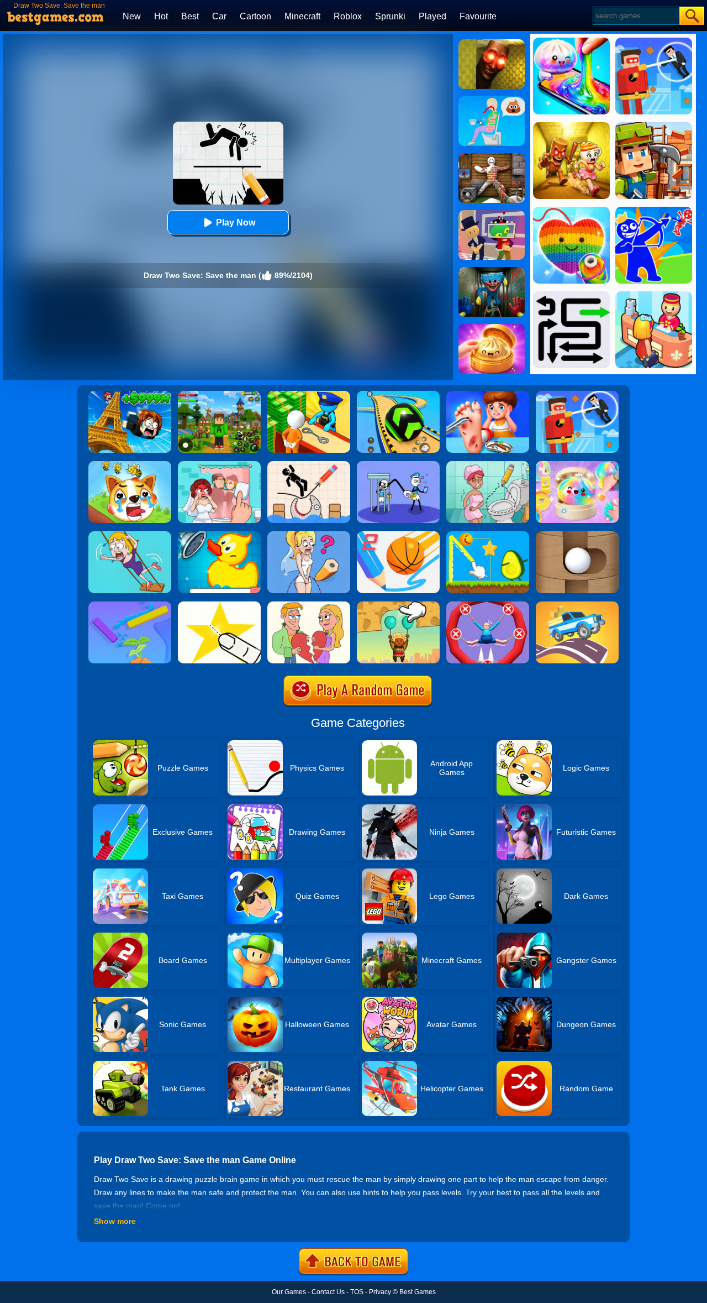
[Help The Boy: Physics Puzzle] (398, 605)
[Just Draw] (308, 535)
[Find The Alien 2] (491, 214)
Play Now (235, 222)
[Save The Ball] (577, 535)
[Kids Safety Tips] (487, 395)
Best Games (417, 1292)
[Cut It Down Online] (219, 605)
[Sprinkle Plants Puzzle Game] (129, 605)
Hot (161, 16)
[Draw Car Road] (577, 605)
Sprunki (390, 16)
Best (190, 16)
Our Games (289, 1292)
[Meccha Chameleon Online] (491, 157)
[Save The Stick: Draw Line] (308, 465)
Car (219, 16)
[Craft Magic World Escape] (219, 395)
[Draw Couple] (308, 605)
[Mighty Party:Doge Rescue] (129, 465)
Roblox (348, 16)
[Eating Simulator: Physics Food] (491, 100)
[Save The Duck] (219, 535)
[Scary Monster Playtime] (491, 271)
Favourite (478, 16)
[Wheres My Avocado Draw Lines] (487, 535)
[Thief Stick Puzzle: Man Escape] (398, 465)
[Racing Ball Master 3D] (398, 395)
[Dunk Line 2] (398, 535)
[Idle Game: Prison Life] (308, 395)
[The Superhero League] (577, 395)
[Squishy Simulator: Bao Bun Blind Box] (577, 465)
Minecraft (302, 16)
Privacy (380, 1292)
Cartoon (255, 16)
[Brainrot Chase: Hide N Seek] (491, 43)
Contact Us (328, 1292)
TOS (356, 1292)
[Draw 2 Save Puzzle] (487, 465)
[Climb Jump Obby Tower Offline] (129, 395)
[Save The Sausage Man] (487, 605)
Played (432, 16)
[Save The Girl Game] (129, 535)
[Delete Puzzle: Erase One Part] (219, 465)
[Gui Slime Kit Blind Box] (491, 328)
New (132, 16)
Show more (115, 1221)
